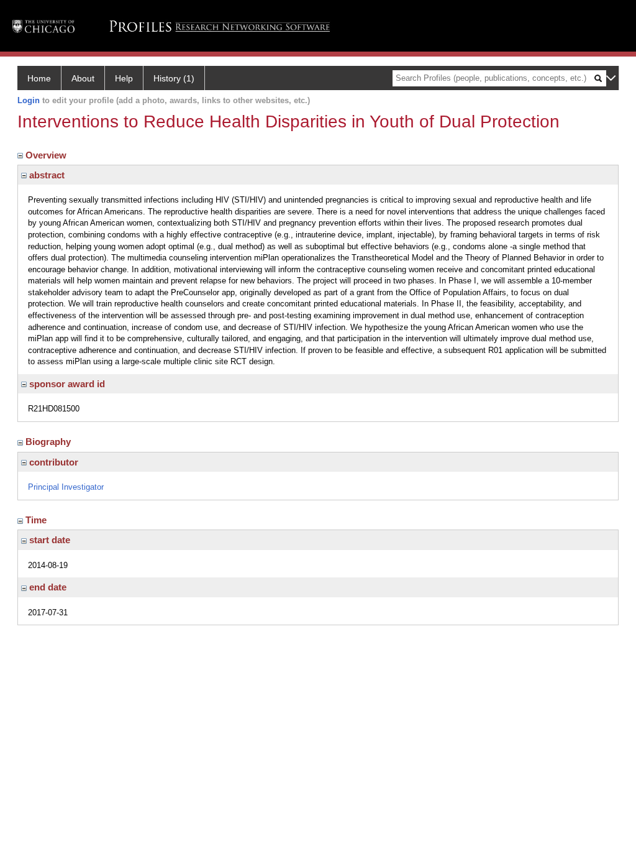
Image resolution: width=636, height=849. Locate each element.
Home (39, 78)
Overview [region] (47, 155)
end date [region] (46, 587)
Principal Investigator (66, 487)
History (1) (173, 78)
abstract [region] (46, 175)
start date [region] (48, 540)
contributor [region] (52, 462)
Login (28, 100)
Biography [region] (49, 441)
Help (124, 78)
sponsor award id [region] (66, 384)
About (82, 78)
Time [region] (37, 520)
